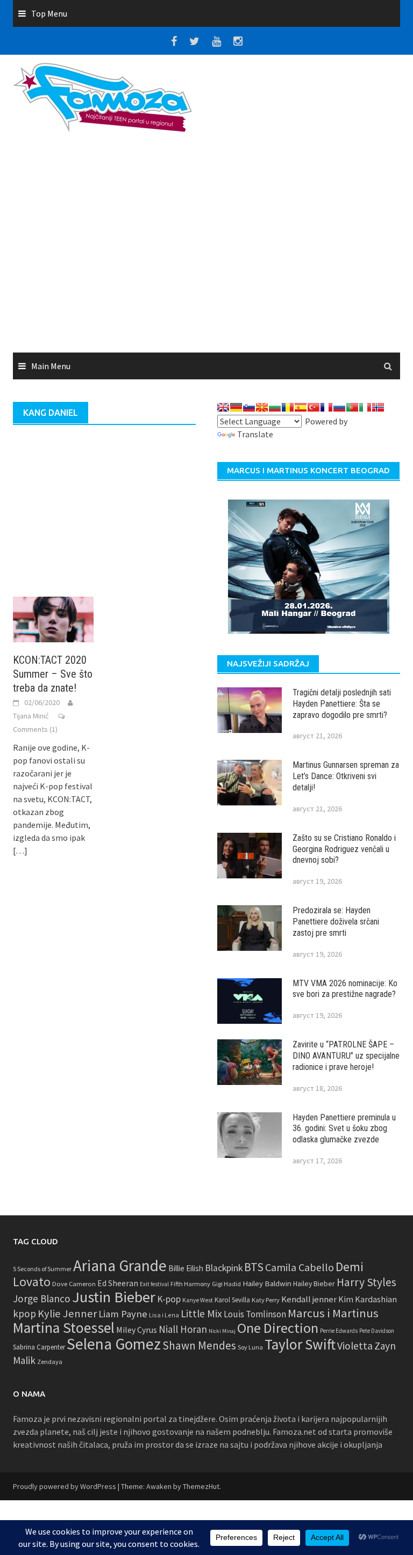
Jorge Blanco (41, 1298)
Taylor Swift (300, 1344)
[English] (223, 407)
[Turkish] (313, 407)
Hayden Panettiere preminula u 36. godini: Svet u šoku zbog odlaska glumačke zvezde (344, 1128)
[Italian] (365, 407)
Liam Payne (122, 1314)
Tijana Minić (30, 716)
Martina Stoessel (64, 1327)
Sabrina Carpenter (39, 1347)
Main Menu (50, 366)
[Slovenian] (249, 407)
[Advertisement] (206, 246)
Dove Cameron (74, 1284)
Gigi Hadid (226, 1284)
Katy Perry (266, 1300)
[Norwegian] (378, 407)
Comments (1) (35, 729)
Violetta (355, 1345)
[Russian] (339, 407)
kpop (24, 1313)
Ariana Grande (120, 1265)
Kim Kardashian (367, 1299)
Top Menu (49, 13)
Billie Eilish (185, 1268)
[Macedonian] (262, 407)
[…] (20, 850)
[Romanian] (288, 407)
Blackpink (224, 1268)
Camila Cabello (299, 1267)
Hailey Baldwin (267, 1283)
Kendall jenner (309, 1299)
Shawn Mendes (199, 1345)
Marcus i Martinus (333, 1313)
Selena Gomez (114, 1344)
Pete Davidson (376, 1330)
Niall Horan (183, 1329)
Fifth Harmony (190, 1284)
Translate (255, 434)
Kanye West (197, 1300)
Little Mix (201, 1313)
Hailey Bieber (314, 1283)
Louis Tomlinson (255, 1314)
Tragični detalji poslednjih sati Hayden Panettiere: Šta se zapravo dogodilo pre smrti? (342, 703)
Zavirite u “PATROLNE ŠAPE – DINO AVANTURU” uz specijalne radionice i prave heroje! (346, 1055)
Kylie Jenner (67, 1314)
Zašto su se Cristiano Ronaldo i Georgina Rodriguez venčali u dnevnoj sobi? (344, 849)
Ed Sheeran (117, 1283)
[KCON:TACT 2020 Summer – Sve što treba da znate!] (53, 618)
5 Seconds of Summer (42, 1269)
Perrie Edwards (339, 1330)
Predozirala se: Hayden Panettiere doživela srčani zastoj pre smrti (336, 921)
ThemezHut (201, 1486)
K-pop (169, 1299)
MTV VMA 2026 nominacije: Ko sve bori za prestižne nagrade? (345, 989)
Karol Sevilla (232, 1299)
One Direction (277, 1328)
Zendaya (49, 1362)
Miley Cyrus (136, 1330)
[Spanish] (301, 407)
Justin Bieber (113, 1297)
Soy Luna (250, 1347)
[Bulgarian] (275, 407)
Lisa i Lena (164, 1315)
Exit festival (154, 1284)
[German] (236, 407)
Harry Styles (366, 1282)
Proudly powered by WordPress (64, 1486)
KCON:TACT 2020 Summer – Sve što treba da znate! (52, 674)
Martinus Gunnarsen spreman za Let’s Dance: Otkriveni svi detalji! (346, 776)
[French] (326, 407)
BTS (254, 1266)
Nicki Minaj (222, 1330)
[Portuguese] (352, 407)
